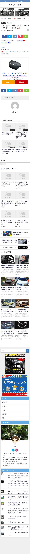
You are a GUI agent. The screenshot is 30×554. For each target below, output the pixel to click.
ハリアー (4, 406)
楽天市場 (21, 82)
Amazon (8, 82)
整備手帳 (4, 414)
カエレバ (17, 77)
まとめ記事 (3, 22)
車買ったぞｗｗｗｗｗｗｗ (16, 522)
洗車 (3, 418)
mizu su (15, 112)
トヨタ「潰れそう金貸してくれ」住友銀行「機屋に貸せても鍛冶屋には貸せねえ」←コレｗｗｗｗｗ (18, 510)
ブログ (3, 410)
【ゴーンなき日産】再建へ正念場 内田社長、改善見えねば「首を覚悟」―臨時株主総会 (19, 475)
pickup (10, 22)
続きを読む (4, 47)
